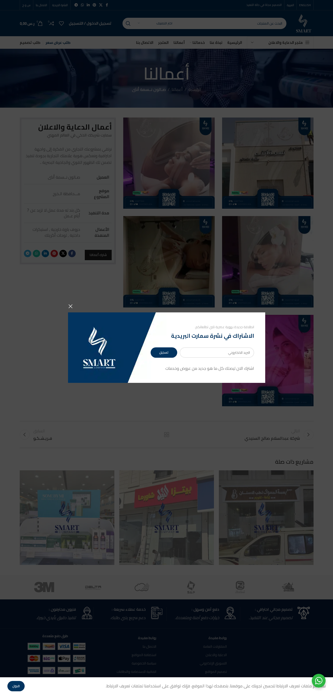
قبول (16, 686)
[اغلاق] (70, 306)
